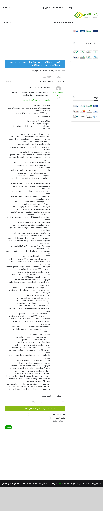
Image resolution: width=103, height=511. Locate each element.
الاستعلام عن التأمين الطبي (13, 484)
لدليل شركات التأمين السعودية (45, 484)
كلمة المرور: (60, 418)
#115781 (9, 82)
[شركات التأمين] (87, 15)
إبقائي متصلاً (57, 421)
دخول (8, 427)
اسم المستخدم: (58, 414)
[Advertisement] (35, 41)
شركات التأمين (67, 8)
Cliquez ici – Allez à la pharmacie (36, 100)
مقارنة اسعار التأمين (64, 23)
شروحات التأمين (51, 8)
